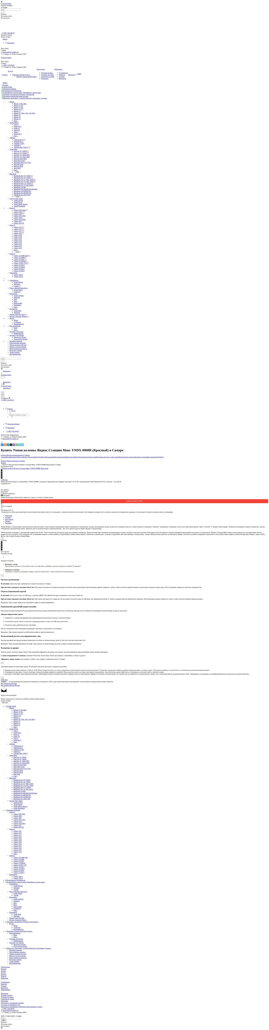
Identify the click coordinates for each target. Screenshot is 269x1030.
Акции (3, 971)
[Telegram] (22, 444)
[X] (11, 444)
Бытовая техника (141, 457)
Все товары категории (9, 683)
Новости (4, 984)
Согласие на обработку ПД (10, 1005)
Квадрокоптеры (59, 457)
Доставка (8, 523)
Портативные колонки (127, 457)
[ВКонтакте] (2, 444)
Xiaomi (3, 463)
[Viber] (14, 444)
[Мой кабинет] (2, 380)
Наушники (13, 457)
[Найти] (2, 12)
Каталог (4, 969)
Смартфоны (5, 457)
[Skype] (19, 444)
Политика (4, 1001)
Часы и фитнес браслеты (26, 457)
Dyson (44, 457)
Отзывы (8, 517)
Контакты (4, 988)
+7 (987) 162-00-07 (8, 33)
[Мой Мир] (8, 444)
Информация (5, 990)
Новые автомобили (72, 457)
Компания (4, 978)
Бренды (3, 974)
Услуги (3, 973)
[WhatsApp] (17, 444)
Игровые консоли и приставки (107, 457)
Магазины (4, 993)
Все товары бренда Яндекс (10, 685)
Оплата (7, 521)
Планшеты (50, 457)
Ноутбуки (38, 457)
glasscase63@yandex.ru (10, 52)
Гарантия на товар (7, 999)
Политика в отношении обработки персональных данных (21, 1007)
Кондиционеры (152, 457)
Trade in (3, 976)
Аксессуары (92, 457)
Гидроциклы (83, 457)
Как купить (9, 519)
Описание (8, 516)
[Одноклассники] (5, 444)
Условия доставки (7, 997)
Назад (13, 411)
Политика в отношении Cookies (12, 1003)
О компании (5, 982)
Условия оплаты (6, 995)
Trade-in (161, 457)
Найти (3, 1020)
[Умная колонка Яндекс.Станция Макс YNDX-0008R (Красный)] (24, 468)
